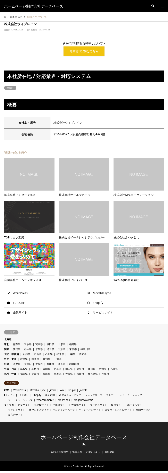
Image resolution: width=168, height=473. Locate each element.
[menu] (162, 6)
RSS (84, 444)
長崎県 (46, 374)
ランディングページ (64, 410)
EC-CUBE (19, 303)
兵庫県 (50, 364)
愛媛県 (103, 369)
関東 (6, 349)
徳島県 (80, 369)
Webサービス (143, 410)
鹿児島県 (93, 374)
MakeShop (64, 400)
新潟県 (26, 354)
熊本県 (57, 374)
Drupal (72, 390)
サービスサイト (103, 312)
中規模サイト (60, 405)
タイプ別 (9, 405)
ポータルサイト (135, 405)
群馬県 (39, 349)
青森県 (16, 344)
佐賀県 (35, 374)
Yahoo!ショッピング (70, 395)
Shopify (98, 303)
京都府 (28, 364)
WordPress (20, 293)
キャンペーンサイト (90, 410)
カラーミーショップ (131, 395)
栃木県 (28, 349)
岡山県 (46, 369)
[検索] (152, 6)
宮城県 (39, 344)
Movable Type (38, 390)
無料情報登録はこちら (84, 51)
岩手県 (28, 344)
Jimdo (53, 390)
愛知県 (46, 359)
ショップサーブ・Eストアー (100, 395)
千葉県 (61, 349)
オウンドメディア (39, 410)
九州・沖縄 (10, 374)
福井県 (60, 354)
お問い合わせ (93, 452)
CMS (6, 390)
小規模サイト (41, 405)
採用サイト (117, 405)
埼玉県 (50, 349)
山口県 (69, 369)
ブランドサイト (16, 410)
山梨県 (71, 354)
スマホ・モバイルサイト (118, 410)
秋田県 (50, 344)
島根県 (35, 369)
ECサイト (9, 395)
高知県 (114, 369)
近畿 (6, 364)
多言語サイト (15, 414)
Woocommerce (45, 400)
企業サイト (20, 312)
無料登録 (110, 452)
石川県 (49, 354)
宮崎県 (80, 374)
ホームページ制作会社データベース (84, 437)
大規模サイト (78, 405)
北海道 (7, 339)
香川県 (91, 369)
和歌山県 (74, 364)
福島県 (73, 344)
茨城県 (16, 349)
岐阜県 (24, 359)
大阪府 (10, 87)
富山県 (37, 354)
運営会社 (77, 452)
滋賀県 (16, 364)
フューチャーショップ (20, 400)
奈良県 (61, 364)
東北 (6, 344)
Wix (62, 390)
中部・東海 (10, 359)
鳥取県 (24, 369)
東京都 (73, 349)
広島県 (57, 369)
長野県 (82, 354)
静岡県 (35, 359)
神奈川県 (85, 349)
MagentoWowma (83, 400)
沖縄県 (105, 374)
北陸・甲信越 (11, 354)
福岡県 (24, 374)
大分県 (69, 374)
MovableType (102, 293)
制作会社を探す (59, 452)
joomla (83, 390)
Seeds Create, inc (74, 466)
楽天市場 (50, 395)
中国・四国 (10, 369)
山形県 (61, 344)
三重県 (57, 359)
